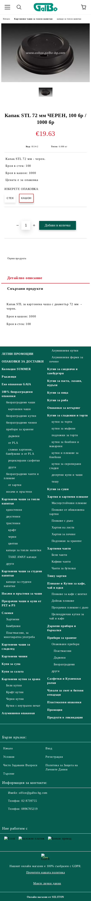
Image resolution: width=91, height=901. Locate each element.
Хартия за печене (64, 534)
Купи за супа (11, 664)
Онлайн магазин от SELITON (45, 897)
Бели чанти (59, 554)
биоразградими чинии (21, 422)
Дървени (60, 657)
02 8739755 (29, 800)
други (12, 467)
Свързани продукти (25, 288)
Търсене (8, 773)
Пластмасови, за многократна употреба (19, 635)
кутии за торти (62, 421)
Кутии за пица (57, 392)
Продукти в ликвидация (65, 717)
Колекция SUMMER (16, 369)
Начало (6, 19)
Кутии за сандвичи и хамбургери (62, 371)
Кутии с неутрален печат (23, 705)
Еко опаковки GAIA (16, 384)
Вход (49, 748)
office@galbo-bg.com (33, 792)
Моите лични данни (47, 883)
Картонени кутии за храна (21, 679)
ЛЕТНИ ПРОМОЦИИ (17, 354)
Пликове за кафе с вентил (69, 594)
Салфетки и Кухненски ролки (64, 680)
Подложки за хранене (66, 541)
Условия (8, 756)
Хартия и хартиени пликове (67, 496)
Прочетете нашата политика (45, 872)
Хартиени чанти (59, 548)
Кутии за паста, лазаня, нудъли (64, 383)
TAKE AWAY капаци (22, 557)
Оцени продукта (16, 258)
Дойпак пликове (63, 600)
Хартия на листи (63, 527)
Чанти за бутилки (64, 568)
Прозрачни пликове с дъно (70, 607)
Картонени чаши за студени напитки (22, 573)
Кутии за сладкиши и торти (67, 415)
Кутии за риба (57, 400)
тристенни (13, 523)
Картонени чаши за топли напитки (33, 19)
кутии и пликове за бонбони (64, 455)
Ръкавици (9, 376)
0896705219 (29, 808)
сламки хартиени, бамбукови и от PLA (20, 451)
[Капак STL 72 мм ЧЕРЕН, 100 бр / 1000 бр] (45, 81)
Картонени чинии (14, 656)
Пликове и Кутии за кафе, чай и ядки (66, 585)
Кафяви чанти (61, 561)
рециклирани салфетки (24, 460)
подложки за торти (65, 435)
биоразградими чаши (20, 402)
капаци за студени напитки (17, 584)
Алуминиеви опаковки (18, 713)
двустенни (13, 516)
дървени (13, 436)
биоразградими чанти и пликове (21, 476)
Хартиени (12, 619)
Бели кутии (14, 685)
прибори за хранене (20, 429)
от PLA (13, 442)
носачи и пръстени (19, 491)
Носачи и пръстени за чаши (22, 593)
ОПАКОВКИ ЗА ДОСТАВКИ (23, 361)
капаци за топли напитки (69, 19)
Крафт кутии (15, 692)
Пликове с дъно (62, 520)
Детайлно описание (24, 278)
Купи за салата (13, 671)
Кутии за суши (58, 489)
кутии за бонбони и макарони (64, 444)
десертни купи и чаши (67, 474)
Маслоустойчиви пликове (69, 503)
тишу (55, 481)
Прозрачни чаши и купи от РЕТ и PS (21, 603)
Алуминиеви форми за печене (66, 359)
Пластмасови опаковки (64, 702)
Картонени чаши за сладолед (16, 646)
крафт (12, 530)
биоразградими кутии (21, 415)
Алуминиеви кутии (65, 350)
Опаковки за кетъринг (63, 407)
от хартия (14, 485)
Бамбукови (13, 626)
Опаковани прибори (65, 644)
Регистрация (54, 756)
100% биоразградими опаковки (17, 394)
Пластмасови (63, 650)
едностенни (14, 509)
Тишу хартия (56, 575)
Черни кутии (15, 698)
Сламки (7, 613)
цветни (13, 543)
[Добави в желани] (83, 214)
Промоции (54, 709)
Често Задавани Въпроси (20, 765)
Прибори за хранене (61, 637)
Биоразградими (64, 664)
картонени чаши (19, 409)
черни (12, 536)
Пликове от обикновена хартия (66, 512)
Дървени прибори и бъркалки (61, 628)
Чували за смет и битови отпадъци (65, 692)
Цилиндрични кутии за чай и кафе (66, 616)
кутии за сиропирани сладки (65, 466)
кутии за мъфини (64, 428)
